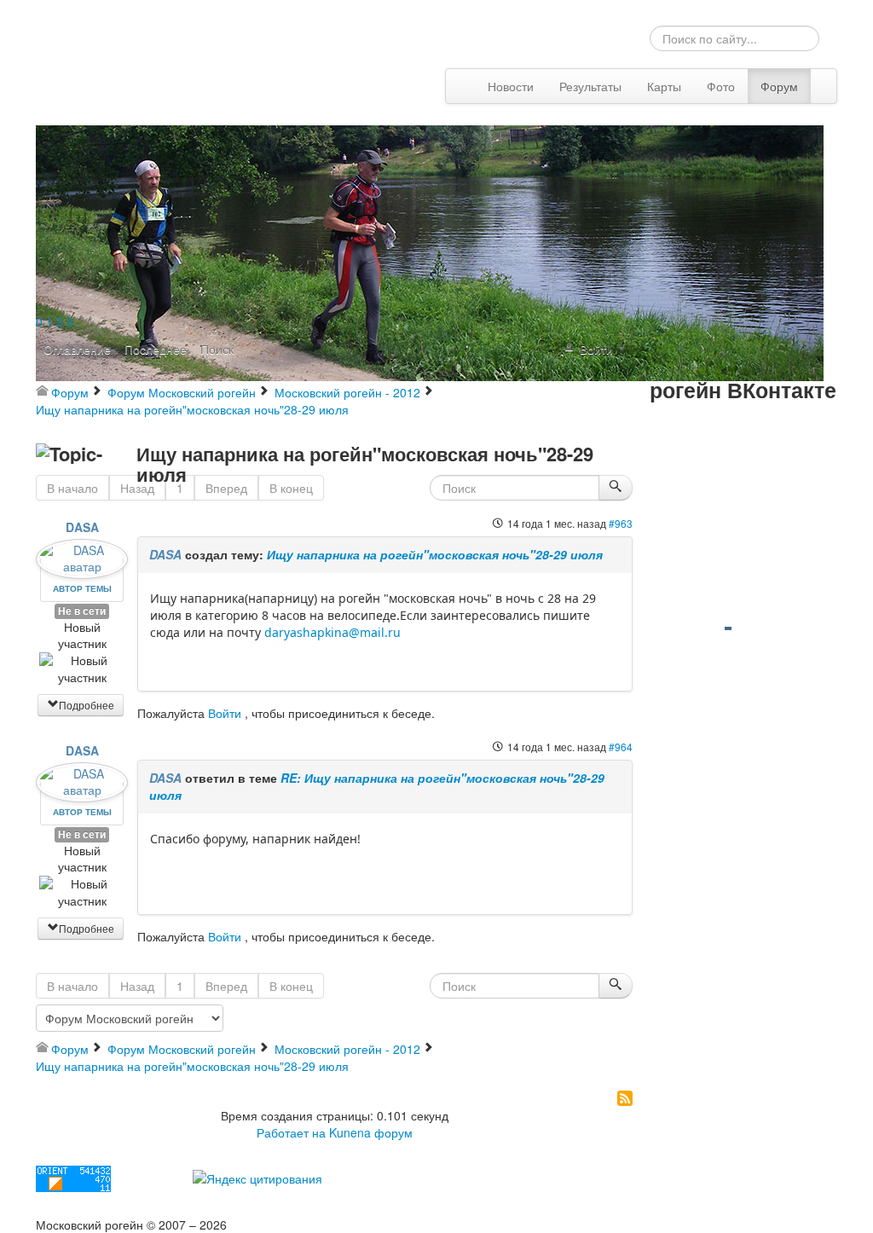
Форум (779, 86)
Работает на (291, 1132)
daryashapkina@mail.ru (332, 632)
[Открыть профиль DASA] (81, 553)
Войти (224, 712)
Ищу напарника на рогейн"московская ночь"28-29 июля (435, 554)
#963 (621, 523)
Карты (664, 86)
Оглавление (77, 348)
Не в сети (82, 611)
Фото (721, 86)
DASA (82, 526)
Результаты (590, 86)
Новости (511, 86)
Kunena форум (371, 1132)
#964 (621, 746)
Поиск (217, 348)
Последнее (155, 348)
